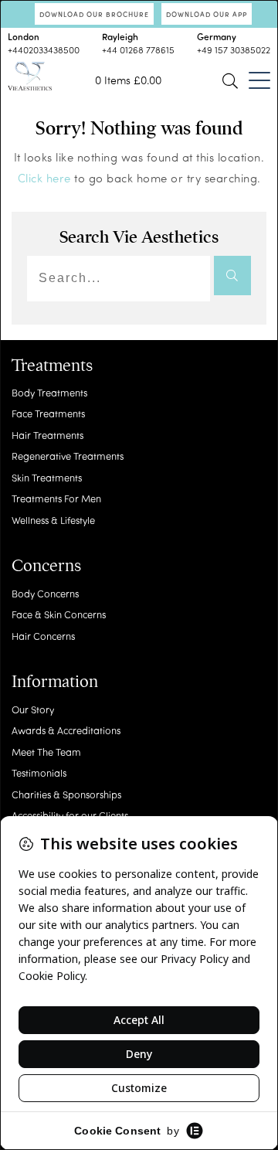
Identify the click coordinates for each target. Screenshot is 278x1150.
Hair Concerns (43, 635)
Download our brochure (94, 14)
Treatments (52, 366)
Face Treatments (48, 413)
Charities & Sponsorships (66, 794)
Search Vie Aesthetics (139, 237)
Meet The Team (46, 751)
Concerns (46, 566)
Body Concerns (45, 593)
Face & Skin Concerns (59, 614)
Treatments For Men (56, 498)
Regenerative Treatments (68, 455)
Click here (44, 177)
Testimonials (39, 772)
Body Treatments (49, 392)
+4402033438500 (44, 49)
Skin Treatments (47, 477)
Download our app (206, 14)
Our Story (33, 709)
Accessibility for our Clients (70, 815)
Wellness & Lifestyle (53, 519)
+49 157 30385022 (233, 49)
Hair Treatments (47, 434)
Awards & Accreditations (66, 730)
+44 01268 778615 (138, 49)
